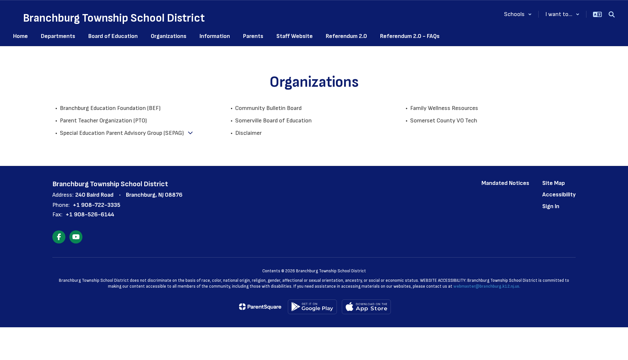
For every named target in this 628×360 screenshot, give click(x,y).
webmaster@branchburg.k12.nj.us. (486, 286)
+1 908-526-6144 (89, 214)
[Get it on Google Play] (312, 306)
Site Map (553, 183)
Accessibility (559, 194)
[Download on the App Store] (366, 306)
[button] (518, 14)
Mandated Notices (505, 183)
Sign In (550, 206)
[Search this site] (611, 14)
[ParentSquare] (260, 307)
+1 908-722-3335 (96, 205)
